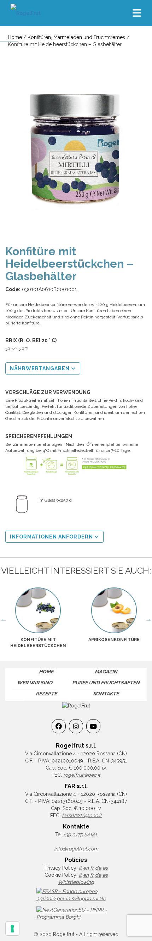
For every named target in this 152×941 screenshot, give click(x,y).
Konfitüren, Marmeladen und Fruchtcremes (76, 37)
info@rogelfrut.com (76, 849)
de (98, 868)
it (80, 868)
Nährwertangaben (40, 368)
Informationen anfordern (52, 537)
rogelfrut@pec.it (81, 775)
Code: (13, 289)
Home (15, 37)
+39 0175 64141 (80, 834)
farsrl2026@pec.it (82, 815)
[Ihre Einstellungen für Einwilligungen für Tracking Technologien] (12, 928)
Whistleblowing (76, 882)
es (105, 868)
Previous (3, 619)
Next (148, 619)
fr (92, 868)
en (86, 868)
